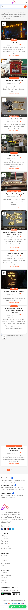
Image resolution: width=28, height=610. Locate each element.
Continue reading (14, 55)
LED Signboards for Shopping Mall (14, 194)
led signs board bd (14, 78)
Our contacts (4, 560)
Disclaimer (3, 580)
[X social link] (5, 529)
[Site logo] (14, 2)
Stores (2, 558)
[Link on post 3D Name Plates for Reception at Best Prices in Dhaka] (14, 220)
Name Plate (14, 229)
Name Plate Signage (6, 546)
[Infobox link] (7, 478)
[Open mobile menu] (1, 2)
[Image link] (5, 507)
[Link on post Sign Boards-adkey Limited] (14, 68)
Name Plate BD (14, 288)
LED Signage (14, 153)
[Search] (25, 6)
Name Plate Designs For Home (14, 291)
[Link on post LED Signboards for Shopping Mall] (14, 181)
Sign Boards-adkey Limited (14, 81)
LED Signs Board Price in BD (14, 253)
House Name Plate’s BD (14, 119)
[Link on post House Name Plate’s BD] (14, 107)
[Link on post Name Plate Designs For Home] (14, 279)
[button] (18, 606)
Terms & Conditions (6, 575)
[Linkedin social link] (10, 529)
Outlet (2, 565)
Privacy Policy (4, 577)
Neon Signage (4, 538)
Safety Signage (4, 543)
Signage (14, 39)
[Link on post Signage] (14, 30)
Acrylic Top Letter (11, 446)
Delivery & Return (5, 563)
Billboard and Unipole (6, 548)
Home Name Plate (14, 116)
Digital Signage (4, 541)
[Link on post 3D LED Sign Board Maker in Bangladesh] (14, 390)
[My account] (26, 2)
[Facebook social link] (2, 529)
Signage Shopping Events (14, 191)
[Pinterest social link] (7, 529)
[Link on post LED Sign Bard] (14, 143)
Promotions (4, 555)
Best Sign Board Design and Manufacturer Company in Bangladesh (14, 310)
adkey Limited (12, 45)
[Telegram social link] (13, 529)
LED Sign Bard (14, 155)
